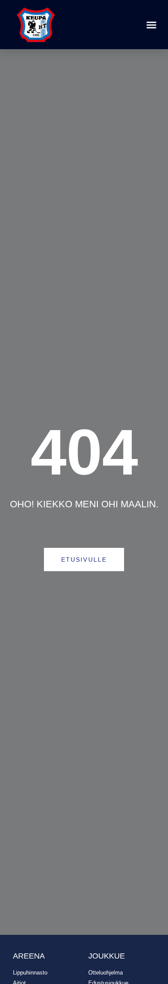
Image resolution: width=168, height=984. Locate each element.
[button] (151, 24)
